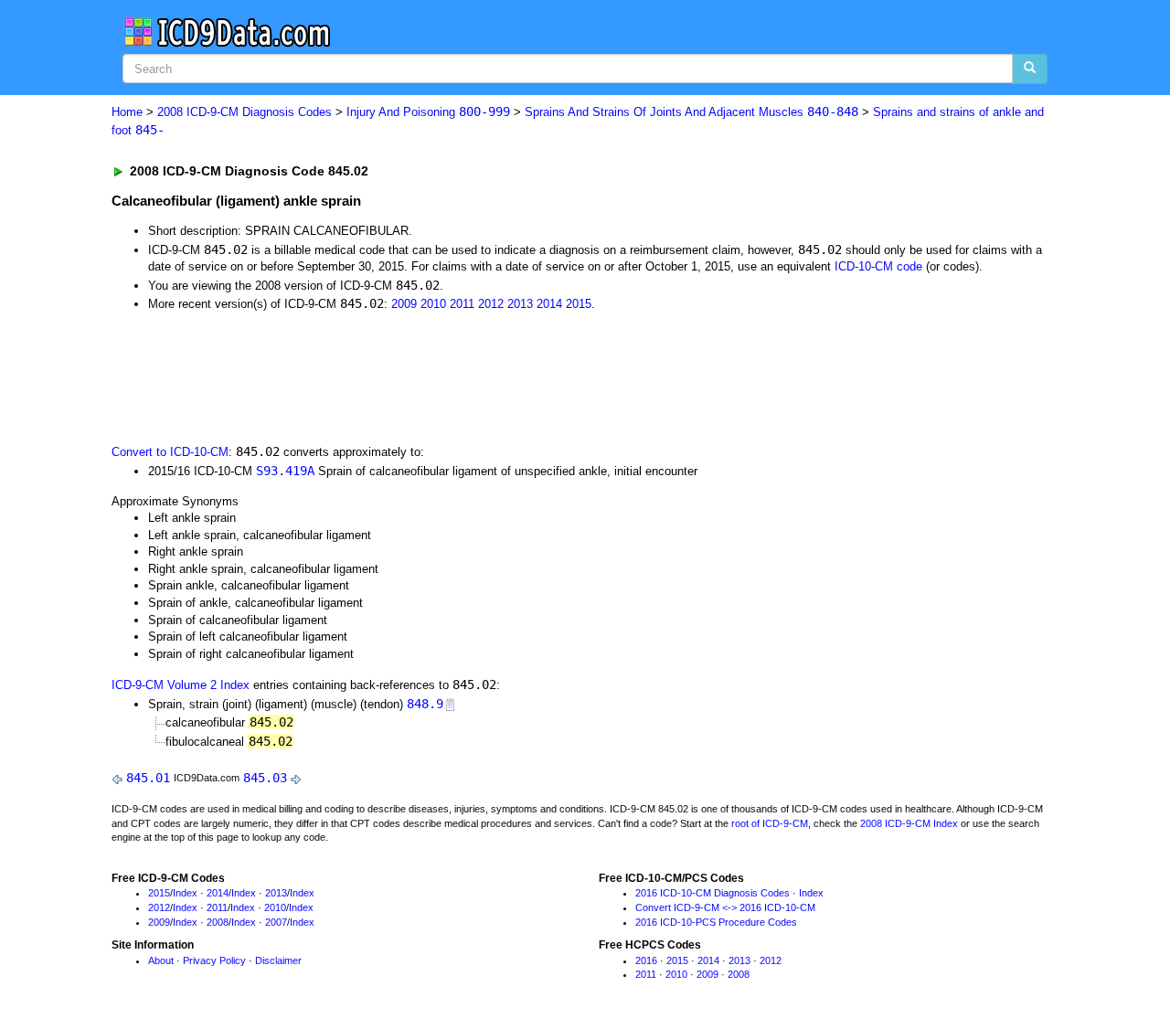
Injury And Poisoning (428, 112)
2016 (646, 960)
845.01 (148, 777)
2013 (520, 304)
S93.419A (285, 470)
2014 (549, 304)
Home (127, 112)
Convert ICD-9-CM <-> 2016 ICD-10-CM (725, 907)
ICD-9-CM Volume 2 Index (181, 685)
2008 (218, 922)
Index (185, 892)
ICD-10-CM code (878, 266)
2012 (491, 304)
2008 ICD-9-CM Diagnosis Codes (244, 112)
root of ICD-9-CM (769, 823)
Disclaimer (278, 960)
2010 (433, 304)
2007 (276, 922)
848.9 (425, 703)
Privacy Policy (214, 960)
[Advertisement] (438, 376)
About (161, 960)
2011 (462, 304)
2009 (404, 304)
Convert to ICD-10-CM (170, 452)
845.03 (265, 777)
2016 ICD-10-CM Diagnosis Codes (712, 892)
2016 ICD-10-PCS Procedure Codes (716, 922)
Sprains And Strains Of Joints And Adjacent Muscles (691, 112)
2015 (578, 304)
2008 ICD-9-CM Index (909, 823)
